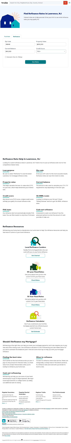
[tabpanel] (35, 52)
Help (66, 427)
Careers (31, 427)
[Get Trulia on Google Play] (24, 420)
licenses (48, 408)
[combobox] (38, 3)
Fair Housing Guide (24, 427)
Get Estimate (35, 331)
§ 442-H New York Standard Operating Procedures (13, 411)
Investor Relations (44, 427)
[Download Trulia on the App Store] (12, 420)
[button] (65, 3)
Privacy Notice (5, 428)
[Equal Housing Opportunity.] (22, 440)
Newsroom (36, 427)
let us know (7, 435)
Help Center (36, 440)
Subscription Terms (60, 427)
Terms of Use (52, 427)
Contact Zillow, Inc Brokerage (9, 416)
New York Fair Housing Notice (8, 412)
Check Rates (35, 280)
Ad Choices (12, 428)
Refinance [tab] (16, 36)
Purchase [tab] (7, 36)
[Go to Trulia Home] (5, 3)
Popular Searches (8, 392)
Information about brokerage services (13, 414)
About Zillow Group (14, 427)
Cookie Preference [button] (20, 428)
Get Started (36, 255)
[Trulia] (4, 420)
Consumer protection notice (28, 414)
